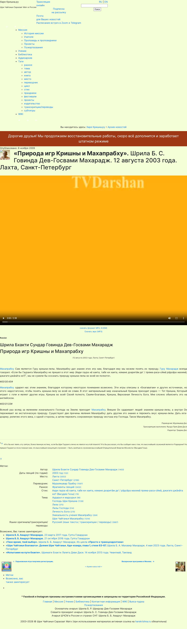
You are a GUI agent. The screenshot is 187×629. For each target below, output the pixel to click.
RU (100, 1)
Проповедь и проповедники (40, 40)
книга (27, 75)
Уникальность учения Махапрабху (72, 515)
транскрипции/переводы (38, 107)
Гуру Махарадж (169, 368)
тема (27, 68)
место (27, 78)
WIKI (20, 114)
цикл (27, 85)
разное (28, 64)
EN (106, 1)
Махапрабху (7, 368)
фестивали (30, 96)
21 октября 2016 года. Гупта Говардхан (48, 538)
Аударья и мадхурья (64, 497)
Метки (9, 574)
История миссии (34, 33)
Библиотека (25, 54)
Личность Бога (61, 511)
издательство (32, 103)
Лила (55, 504)
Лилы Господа (60, 508)
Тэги (21, 61)
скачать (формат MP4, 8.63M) (93, 328)
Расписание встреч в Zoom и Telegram (58, 22)
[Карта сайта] (12, 26)
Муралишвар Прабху (64, 483)
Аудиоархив (25, 57)
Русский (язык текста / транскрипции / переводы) (81, 522)
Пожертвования (33, 47)
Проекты (29, 43)
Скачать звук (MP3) (93, 331)
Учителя (28, 36)
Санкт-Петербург (62, 479)
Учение (22, 50)
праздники (30, 92)
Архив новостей (93, 566)
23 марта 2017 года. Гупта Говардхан (47, 534)
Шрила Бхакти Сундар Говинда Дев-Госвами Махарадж (84, 469)
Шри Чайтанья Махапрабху (68, 518)
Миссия (22, 29)
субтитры (29, 110)
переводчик (31, 82)
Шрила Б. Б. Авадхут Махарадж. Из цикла (65, 541)
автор (27, 71)
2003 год (57, 472)
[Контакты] (21, 26)
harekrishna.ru (143, 621)
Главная (47, 601)
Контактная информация (106, 601)
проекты (29, 100)
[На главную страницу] (4, 26)
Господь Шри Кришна (64, 501)
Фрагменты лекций (63, 486)
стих (27, 89)
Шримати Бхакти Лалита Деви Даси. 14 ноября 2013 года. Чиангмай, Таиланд (69, 552)
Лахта (55, 476)
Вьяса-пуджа (136, 601)
